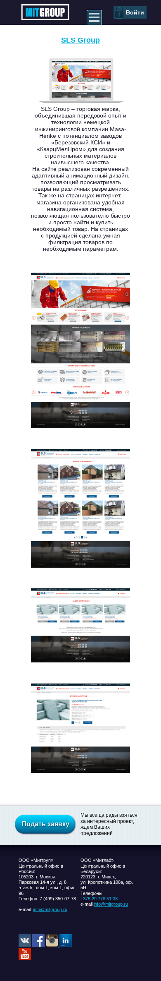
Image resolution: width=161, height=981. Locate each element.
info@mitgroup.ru (50, 909)
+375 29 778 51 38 (99, 898)
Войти (135, 12)
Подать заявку (45, 823)
